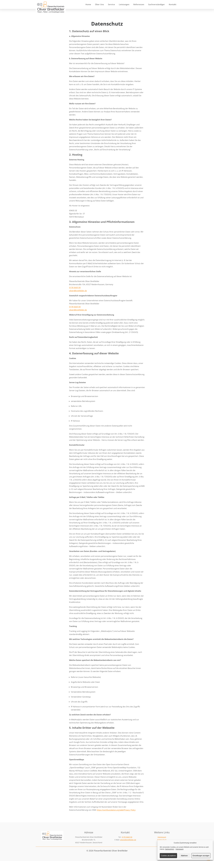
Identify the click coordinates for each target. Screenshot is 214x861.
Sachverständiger (156, 4)
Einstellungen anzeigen (201, 856)
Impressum (179, 849)
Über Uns (99, 4)
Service (111, 4)
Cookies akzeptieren (168, 856)
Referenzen (138, 4)
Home (88, 4)
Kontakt (172, 4)
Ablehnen (184, 856)
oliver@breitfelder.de (78, 290)
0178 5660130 (75, 287)
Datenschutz (169, 849)
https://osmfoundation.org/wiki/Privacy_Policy (116, 810)
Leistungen (124, 4)
